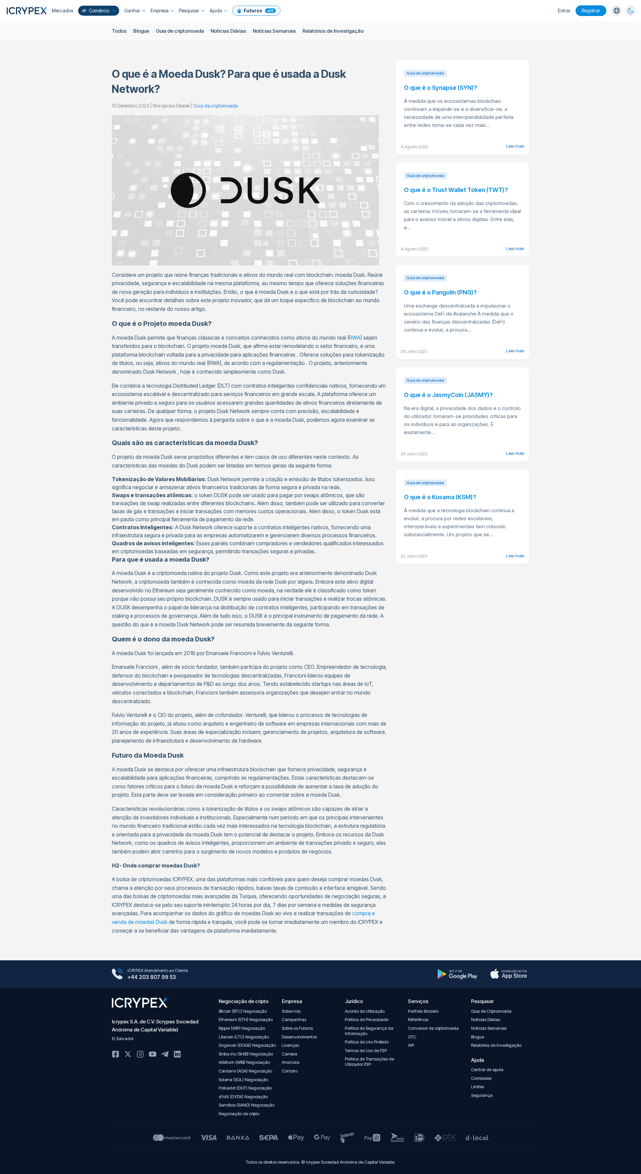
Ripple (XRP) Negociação (242, 1028)
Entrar (564, 10)
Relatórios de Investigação (333, 31)
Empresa (160, 10)
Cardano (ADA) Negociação (245, 1070)
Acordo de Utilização (365, 1011)
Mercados (62, 10)
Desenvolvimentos (299, 1036)
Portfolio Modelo (423, 1011)
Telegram (165, 1054)
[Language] (616, 10)
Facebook (115, 1054)
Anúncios (290, 1062)
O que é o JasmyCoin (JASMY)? (448, 394)
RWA (354, 337)
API (411, 1045)
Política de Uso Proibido (367, 1041)
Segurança (481, 1095)
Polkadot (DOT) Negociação (245, 1088)
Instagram (140, 1054)
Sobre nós (291, 1011)
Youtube (152, 1054)
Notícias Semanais (274, 31)
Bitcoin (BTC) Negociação (243, 1011)
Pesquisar (189, 10)
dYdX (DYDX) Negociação (243, 1096)
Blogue (141, 31)
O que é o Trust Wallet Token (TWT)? (456, 189)
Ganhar (132, 10)
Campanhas (294, 1019)
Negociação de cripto (239, 1113)
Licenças (290, 1045)
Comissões (481, 1078)
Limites (477, 1086)
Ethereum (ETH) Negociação (246, 1019)
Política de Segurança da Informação (369, 1031)
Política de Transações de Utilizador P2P (369, 1061)
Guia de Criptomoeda (491, 1011)
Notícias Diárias (228, 31)
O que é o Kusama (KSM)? (440, 497)
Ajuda (216, 10)
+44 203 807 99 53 (152, 977)
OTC (412, 1036)
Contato (289, 1070)
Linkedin (177, 1054)
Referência (418, 1019)
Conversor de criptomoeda (433, 1028)
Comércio (99, 10)
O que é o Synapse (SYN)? (440, 87)
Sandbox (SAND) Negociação (246, 1105)
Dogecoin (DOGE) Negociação (247, 1045)
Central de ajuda (487, 1069)
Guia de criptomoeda (180, 31)
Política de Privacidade (366, 1019)
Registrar (591, 10)
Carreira (289, 1053)
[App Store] (508, 974)
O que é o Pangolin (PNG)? (440, 292)
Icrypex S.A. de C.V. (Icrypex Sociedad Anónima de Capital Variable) (155, 1025)
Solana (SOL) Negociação (243, 1079)
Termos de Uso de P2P (366, 1050)
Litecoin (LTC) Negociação (244, 1036)
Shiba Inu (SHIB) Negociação (246, 1053)
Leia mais (515, 146)
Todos (119, 31)
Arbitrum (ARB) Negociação (244, 1062)
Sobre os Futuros (297, 1028)
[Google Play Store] (457, 974)
